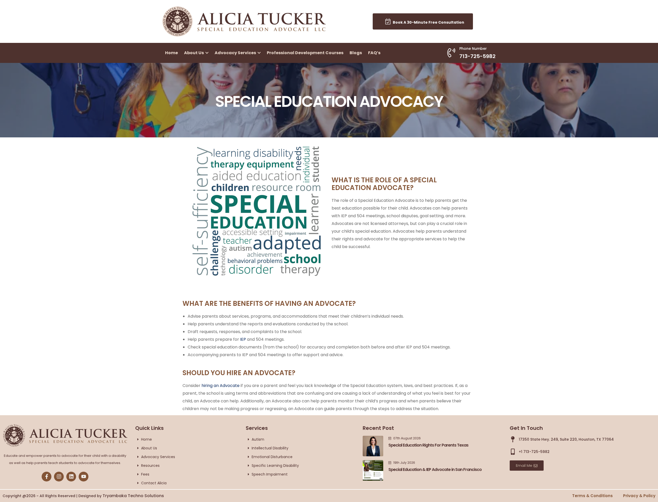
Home (171, 53)
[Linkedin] (71, 476)
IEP (243, 339)
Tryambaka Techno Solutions (133, 496)
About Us (194, 53)
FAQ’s (374, 53)
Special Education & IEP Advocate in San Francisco (435, 469)
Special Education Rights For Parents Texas (428, 445)
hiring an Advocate (221, 386)
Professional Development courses (305, 53)
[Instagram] (59, 476)
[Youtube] (83, 476)
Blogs (356, 53)
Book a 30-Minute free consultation (427, 22)
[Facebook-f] (46, 476)
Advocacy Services (236, 53)
